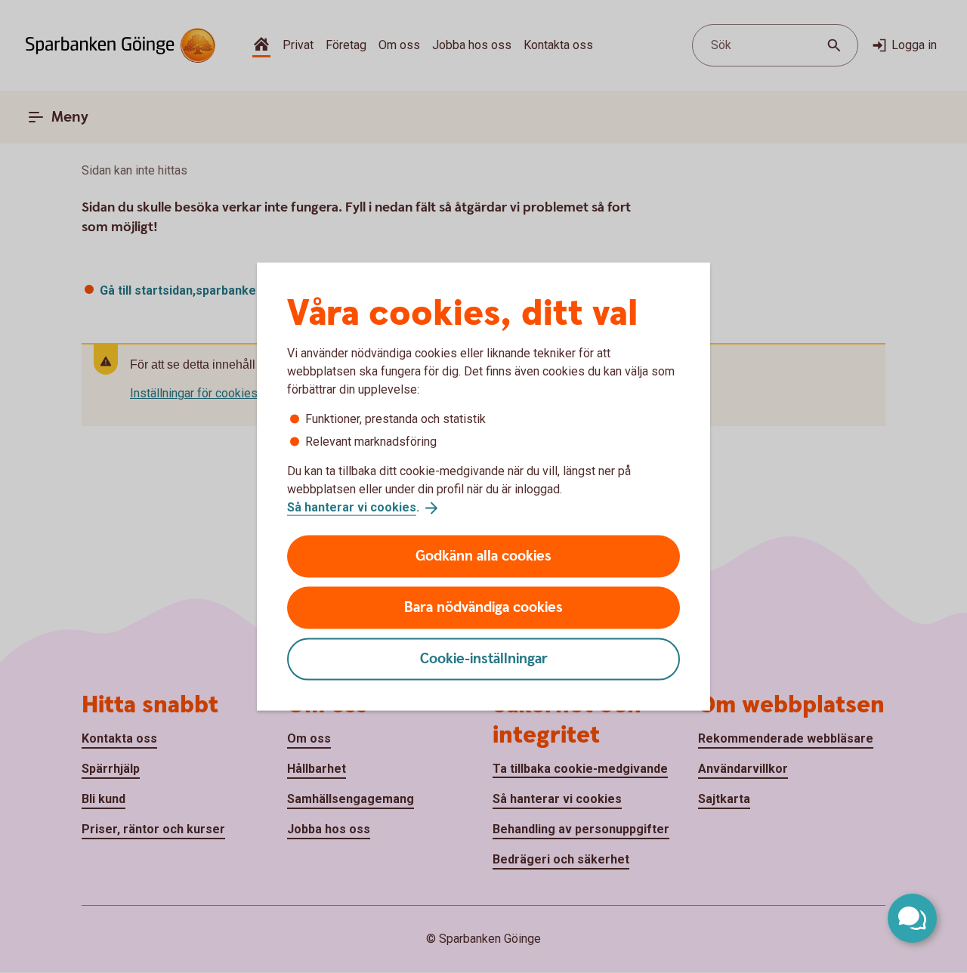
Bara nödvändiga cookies (483, 607)
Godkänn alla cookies (483, 555)
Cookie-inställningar (484, 658)
